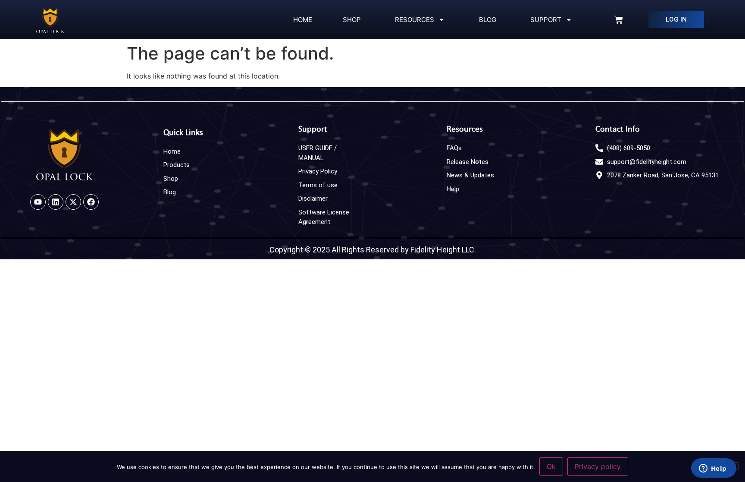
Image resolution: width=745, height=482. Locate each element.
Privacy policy (598, 466)
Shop (352, 20)
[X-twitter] (73, 202)
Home (301, 20)
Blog (486, 20)
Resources (412, 20)
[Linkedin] (55, 202)
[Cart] (619, 20)
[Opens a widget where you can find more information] (713, 468)
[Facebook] (91, 202)
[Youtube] (38, 202)
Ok (551, 466)
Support (544, 20)
